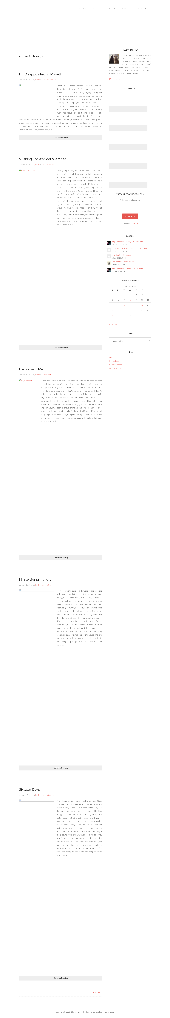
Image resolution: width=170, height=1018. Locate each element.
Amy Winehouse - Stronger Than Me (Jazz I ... (129, 241)
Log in (111, 357)
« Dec (111, 324)
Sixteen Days (29, 789)
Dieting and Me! (31, 369)
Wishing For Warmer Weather (42, 159)
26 (112, 315)
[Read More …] (115, 79)
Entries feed (114, 361)
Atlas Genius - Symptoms (121, 255)
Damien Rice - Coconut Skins (123, 261)
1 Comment (46, 375)
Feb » (117, 324)
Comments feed (115, 364)
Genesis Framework (101, 1012)
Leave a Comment (49, 80)
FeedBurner (135, 224)
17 (142, 305)
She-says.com (76, 1012)
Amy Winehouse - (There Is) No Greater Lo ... (129, 268)
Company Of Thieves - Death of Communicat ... (130, 248)
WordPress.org (115, 368)
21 (124, 310)
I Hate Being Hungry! (35, 579)
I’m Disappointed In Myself (40, 74)
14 (124, 305)
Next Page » (97, 992)
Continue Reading (61, 138)
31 (142, 315)
